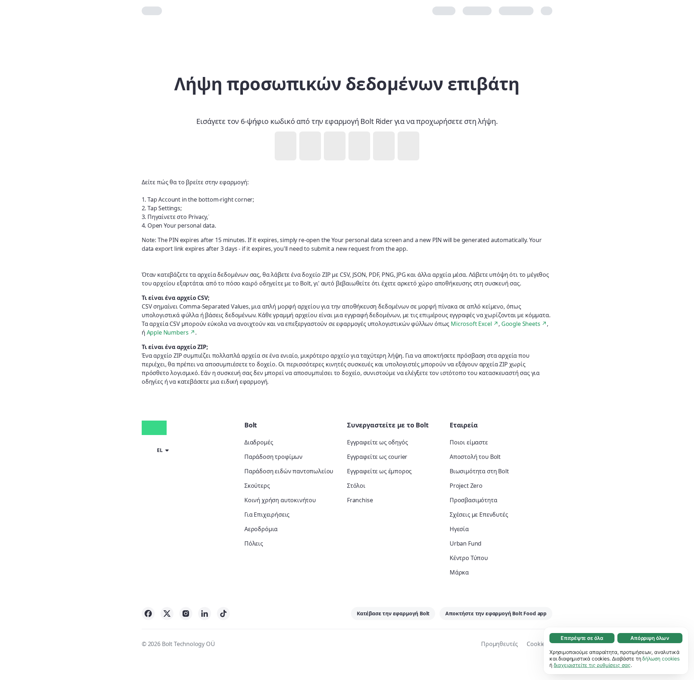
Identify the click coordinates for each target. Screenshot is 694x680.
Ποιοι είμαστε (469, 442)
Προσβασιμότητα (473, 500)
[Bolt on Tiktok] (223, 613)
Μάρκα (459, 572)
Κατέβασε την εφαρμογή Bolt (393, 613)
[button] (156, 450)
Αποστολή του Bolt (475, 457)
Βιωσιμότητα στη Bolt (479, 471)
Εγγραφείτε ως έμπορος (379, 471)
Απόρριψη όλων (649, 638)
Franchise (360, 500)
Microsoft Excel (474, 324)
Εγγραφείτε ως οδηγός (377, 442)
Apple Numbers (171, 332)
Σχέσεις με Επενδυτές (479, 514)
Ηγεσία (459, 529)
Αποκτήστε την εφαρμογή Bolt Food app (496, 613)
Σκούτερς (257, 486)
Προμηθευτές (499, 644)
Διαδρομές (258, 442)
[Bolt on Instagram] (185, 613)
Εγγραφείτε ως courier (377, 457)
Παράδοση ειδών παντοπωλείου (288, 471)
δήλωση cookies (661, 658)
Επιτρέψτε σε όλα (582, 638)
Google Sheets (524, 324)
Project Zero (466, 486)
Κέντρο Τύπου (469, 558)
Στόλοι (356, 486)
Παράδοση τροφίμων (273, 457)
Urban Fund (465, 543)
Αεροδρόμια (261, 529)
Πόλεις (253, 543)
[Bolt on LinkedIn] (204, 613)
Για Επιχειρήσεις (267, 514)
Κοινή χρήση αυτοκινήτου (280, 500)
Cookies (537, 644)
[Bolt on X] (167, 613)
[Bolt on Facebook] (148, 613)
